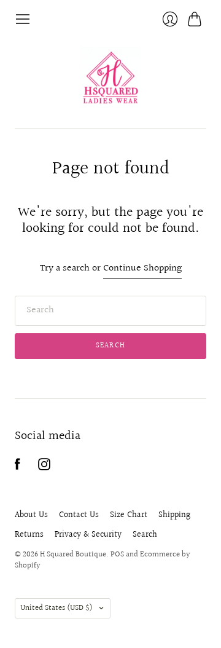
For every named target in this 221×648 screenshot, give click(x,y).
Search (145, 535)
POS (117, 554)
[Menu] (23, 19)
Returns (29, 535)
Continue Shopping (142, 269)
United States (56, 608)
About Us (31, 515)
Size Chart (128, 515)
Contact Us (79, 515)
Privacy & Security (88, 535)
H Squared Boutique (73, 554)
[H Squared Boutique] (110, 77)
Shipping (174, 515)
